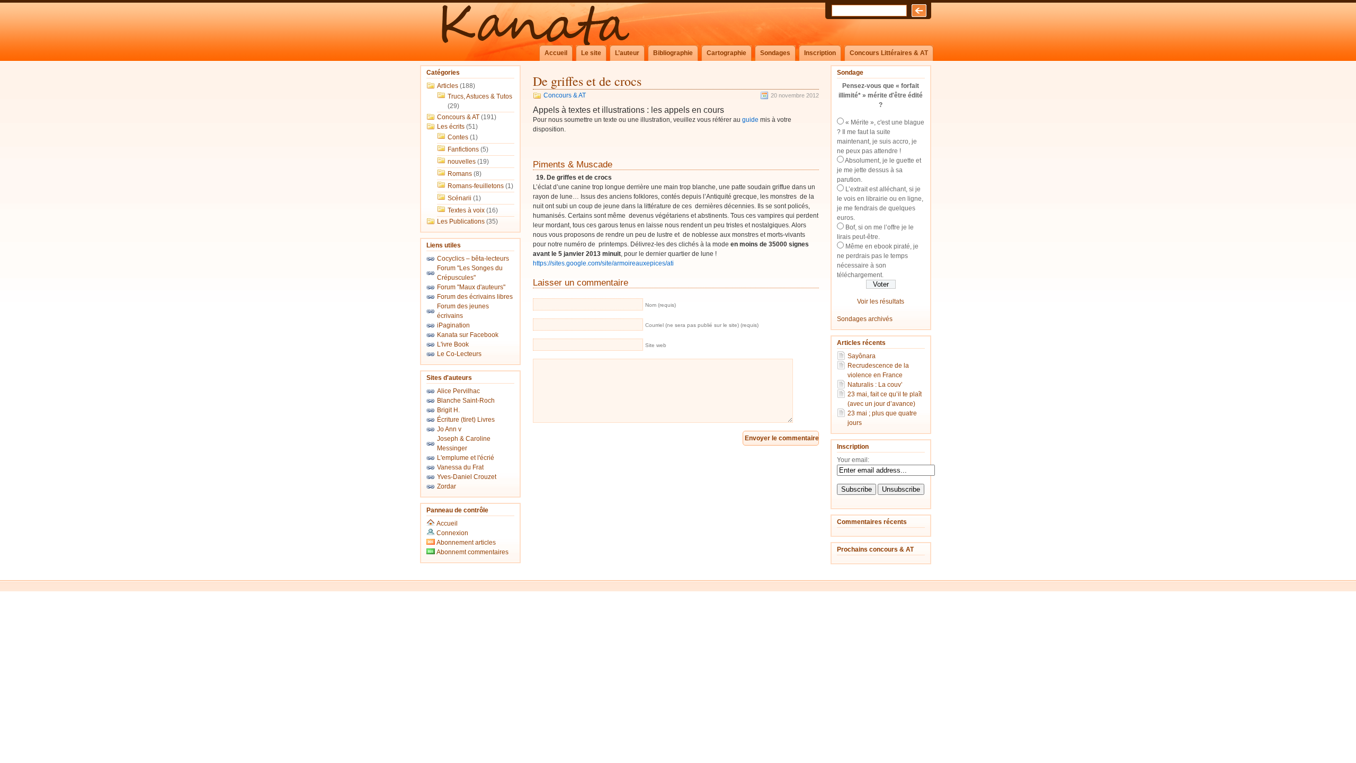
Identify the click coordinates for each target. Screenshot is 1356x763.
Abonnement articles (465, 542)
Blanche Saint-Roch (466, 400)
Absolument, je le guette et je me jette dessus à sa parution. (879, 170)
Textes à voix (466, 210)
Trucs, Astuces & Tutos (480, 96)
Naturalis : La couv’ (875, 384)
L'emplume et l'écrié (465, 458)
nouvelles (462, 161)
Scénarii (459, 198)
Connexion (452, 533)
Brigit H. (448, 410)
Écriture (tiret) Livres (466, 419)
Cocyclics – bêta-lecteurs (473, 258)
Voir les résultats (880, 301)
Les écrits (451, 126)
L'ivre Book (453, 344)
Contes (458, 137)
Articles (447, 86)
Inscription (820, 53)
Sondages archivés (865, 319)
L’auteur (627, 53)
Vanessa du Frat (460, 467)
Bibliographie (673, 53)
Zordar (446, 486)
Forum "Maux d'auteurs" (471, 287)
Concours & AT (458, 117)
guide (750, 119)
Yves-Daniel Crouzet (466, 477)
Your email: (853, 460)
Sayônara (862, 356)
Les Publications (461, 221)
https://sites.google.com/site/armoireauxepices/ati (603, 263)
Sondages (775, 53)
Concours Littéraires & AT (889, 53)
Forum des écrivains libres (475, 296)
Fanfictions (463, 149)
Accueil (556, 53)
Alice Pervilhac (458, 391)
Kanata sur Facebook (467, 335)
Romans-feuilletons (476, 186)
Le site (591, 53)
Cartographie (726, 53)
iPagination (453, 325)
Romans (460, 174)
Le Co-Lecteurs (459, 354)
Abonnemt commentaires (471, 552)
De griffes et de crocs (587, 81)
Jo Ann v (449, 429)
